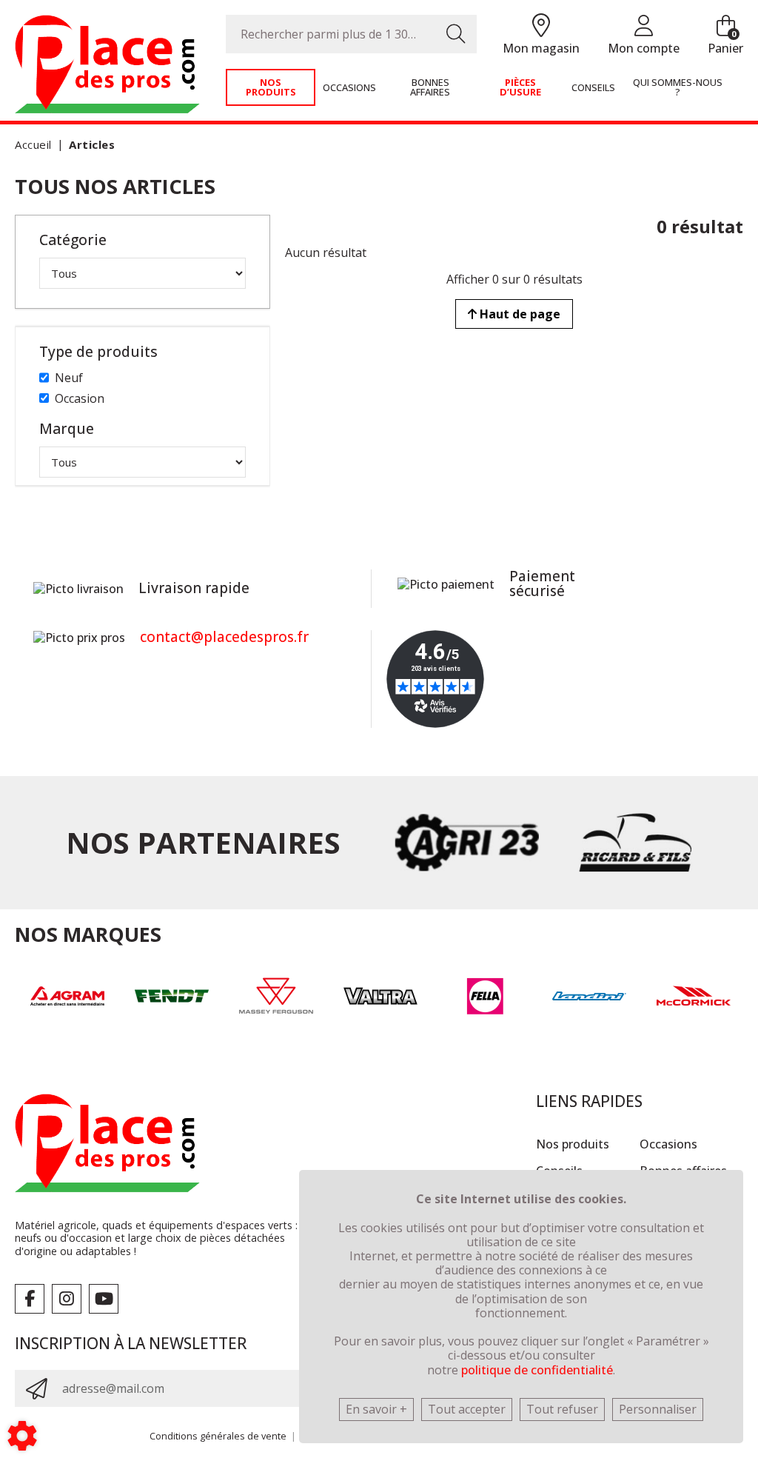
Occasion (79, 398)
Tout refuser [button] (562, 1409)
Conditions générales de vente (218, 1435)
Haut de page (518, 314)
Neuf (69, 377)
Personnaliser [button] (658, 1409)
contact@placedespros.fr (224, 636)
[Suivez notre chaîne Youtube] (103, 1299)
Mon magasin (541, 48)
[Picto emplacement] (541, 26)
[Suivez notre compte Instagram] (66, 1299)
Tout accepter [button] (467, 1409)
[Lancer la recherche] (456, 34)
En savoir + (376, 1409)
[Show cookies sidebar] (22, 1436)
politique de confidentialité (537, 1370)
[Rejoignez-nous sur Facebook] (29, 1299)
